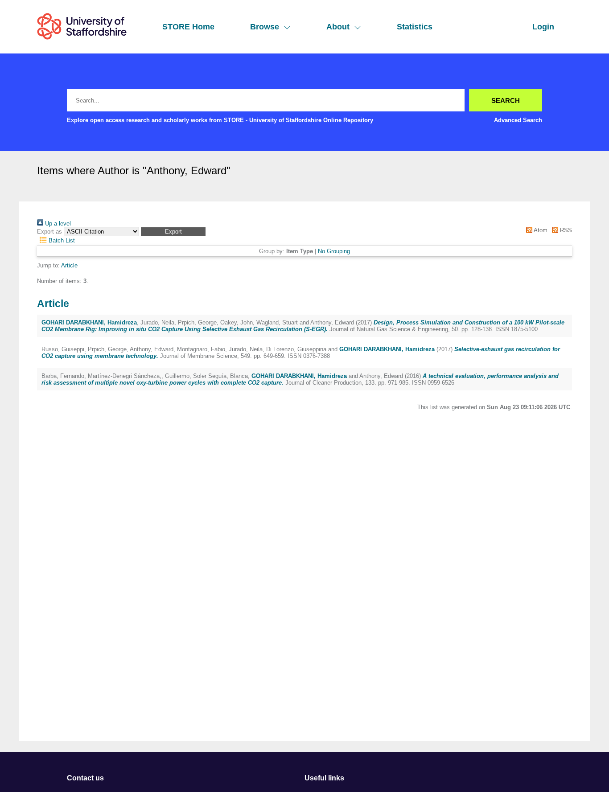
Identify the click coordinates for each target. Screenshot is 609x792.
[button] (173, 231)
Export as (49, 231)
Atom (539, 230)
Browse (264, 26)
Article (69, 265)
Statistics (414, 26)
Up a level (57, 223)
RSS (565, 230)
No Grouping (334, 251)
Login (543, 26)
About (338, 26)
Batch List (61, 240)
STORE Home (188, 26)
